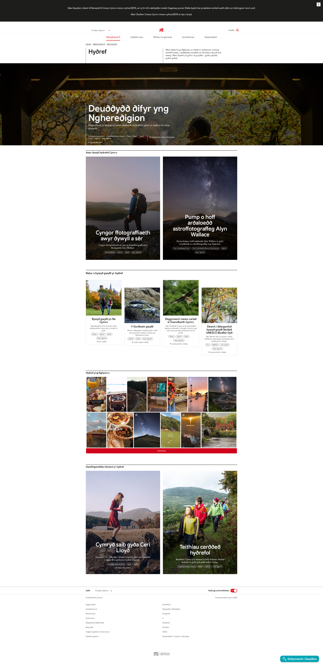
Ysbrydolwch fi (113, 37)
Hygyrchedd (90, 605)
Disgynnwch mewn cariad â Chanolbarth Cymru (180, 320)
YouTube (165, 627)
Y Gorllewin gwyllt (142, 326)
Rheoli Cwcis (90, 614)
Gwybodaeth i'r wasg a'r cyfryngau (175, 636)
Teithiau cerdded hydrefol (200, 549)
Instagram (166, 614)
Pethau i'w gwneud (162, 37)
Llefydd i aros (136, 37)
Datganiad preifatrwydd (95, 623)
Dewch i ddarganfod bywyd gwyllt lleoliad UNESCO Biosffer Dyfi (219, 329)
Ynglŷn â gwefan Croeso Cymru (98, 632)
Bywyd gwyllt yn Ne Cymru (104, 320)
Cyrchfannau (188, 37)
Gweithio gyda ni (92, 636)
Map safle (89, 627)
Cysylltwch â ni (91, 609)
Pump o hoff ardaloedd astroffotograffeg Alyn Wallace (200, 225)
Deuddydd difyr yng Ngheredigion (128, 113)
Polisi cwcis (90, 618)
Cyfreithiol (166, 605)
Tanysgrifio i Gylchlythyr (171, 609)
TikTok (164, 632)
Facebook (166, 623)
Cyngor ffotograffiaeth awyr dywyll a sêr (123, 235)
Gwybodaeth (210, 37)
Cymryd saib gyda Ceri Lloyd (123, 547)
